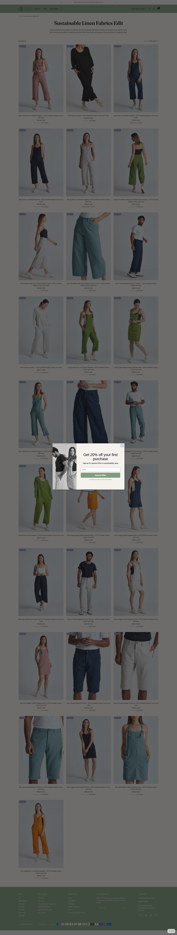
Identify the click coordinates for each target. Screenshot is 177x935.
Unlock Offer (100, 475)
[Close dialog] (122, 445)
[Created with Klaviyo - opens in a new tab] (88, 491)
